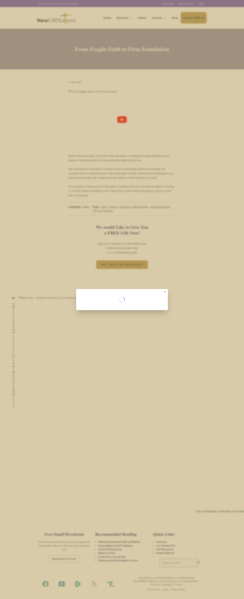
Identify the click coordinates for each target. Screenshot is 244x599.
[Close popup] (165, 292)
